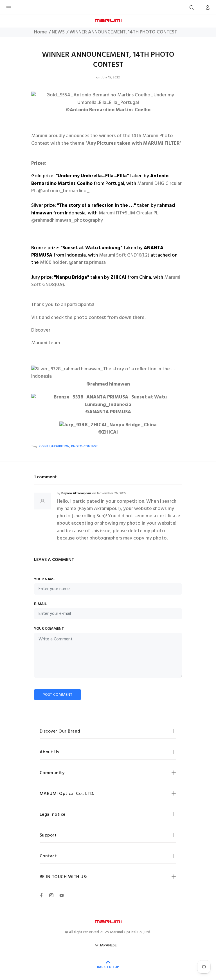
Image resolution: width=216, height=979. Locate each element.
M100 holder (53, 263)
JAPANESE (108, 945)
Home (40, 32)
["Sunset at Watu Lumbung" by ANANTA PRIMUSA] (108, 398)
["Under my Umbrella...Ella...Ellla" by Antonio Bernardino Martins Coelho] (108, 96)
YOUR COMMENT (49, 629)
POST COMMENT (57, 695)
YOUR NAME (44, 579)
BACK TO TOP (108, 967)
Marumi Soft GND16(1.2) (124, 255)
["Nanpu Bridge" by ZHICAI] (108, 423)
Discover (40, 330)
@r (34, 221)
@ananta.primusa (87, 263)
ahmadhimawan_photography (70, 221)
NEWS (58, 32)
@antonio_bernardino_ (64, 191)
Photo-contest (84, 446)
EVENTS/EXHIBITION (54, 446)
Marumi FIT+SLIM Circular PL (128, 213)
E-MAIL (40, 604)
